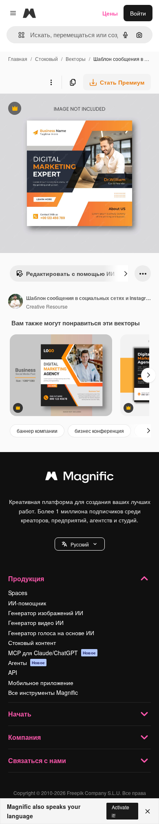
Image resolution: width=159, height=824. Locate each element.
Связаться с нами (37, 760)
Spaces (17, 593)
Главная (17, 58)
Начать (19, 714)
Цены (110, 13)
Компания (24, 737)
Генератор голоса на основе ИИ (51, 633)
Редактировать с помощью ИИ (65, 275)
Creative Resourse (47, 306)
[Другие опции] (51, 82)
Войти (138, 13)
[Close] (147, 811)
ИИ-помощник (27, 603)
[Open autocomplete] (18, 35)
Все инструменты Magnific (43, 692)
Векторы (76, 58)
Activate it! (120, 811)
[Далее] (125, 273)
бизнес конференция (99, 430)
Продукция (26, 578)
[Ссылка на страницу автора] (15, 302)
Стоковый (46, 58)
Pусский (80, 544)
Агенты (26, 662)
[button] (80, 544)
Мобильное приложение (40, 682)
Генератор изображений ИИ (45, 613)
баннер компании (37, 430)
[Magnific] (79, 478)
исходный (54, 109)
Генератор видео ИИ (36, 622)
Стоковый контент (32, 642)
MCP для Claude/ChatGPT (52, 653)
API (12, 672)
